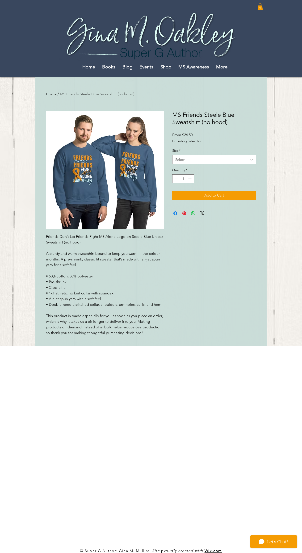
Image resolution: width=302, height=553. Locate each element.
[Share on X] (202, 213)
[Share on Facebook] (175, 213)
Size (176, 150)
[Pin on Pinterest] (184, 213)
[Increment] (190, 179)
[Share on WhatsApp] (193, 213)
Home (51, 94)
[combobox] (214, 159)
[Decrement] (176, 179)
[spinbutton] (183, 179)
